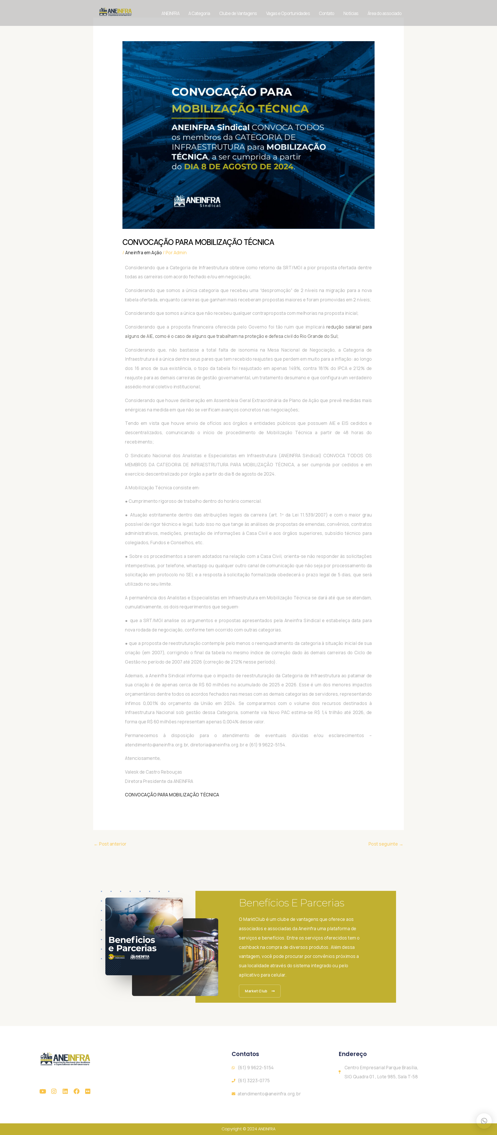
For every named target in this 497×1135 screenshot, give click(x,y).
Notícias (351, 13)
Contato (326, 13)
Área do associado (385, 13)
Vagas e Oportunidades (288, 13)
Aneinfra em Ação (143, 253)
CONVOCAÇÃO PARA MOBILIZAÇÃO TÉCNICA (172, 795)
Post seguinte (386, 844)
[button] (484, 1121)
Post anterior (110, 844)
